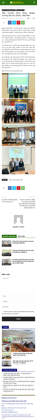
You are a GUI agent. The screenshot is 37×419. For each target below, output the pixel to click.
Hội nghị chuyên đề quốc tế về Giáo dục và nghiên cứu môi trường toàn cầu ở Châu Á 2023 (23, 261)
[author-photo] (18, 224)
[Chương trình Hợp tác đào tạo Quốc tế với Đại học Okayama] (6, 253)
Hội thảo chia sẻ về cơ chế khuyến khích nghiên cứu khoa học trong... (19, 382)
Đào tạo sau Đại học (6, 255)
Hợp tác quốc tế (30, 7)
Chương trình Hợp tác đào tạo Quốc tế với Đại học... (23, 354)
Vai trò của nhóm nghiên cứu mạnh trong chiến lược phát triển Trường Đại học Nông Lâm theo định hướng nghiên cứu (27, 204)
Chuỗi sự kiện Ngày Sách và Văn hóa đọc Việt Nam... (23, 346)
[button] (3, 2)
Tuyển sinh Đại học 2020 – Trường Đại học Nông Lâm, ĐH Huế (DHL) (17, 374)
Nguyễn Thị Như (8, 18)
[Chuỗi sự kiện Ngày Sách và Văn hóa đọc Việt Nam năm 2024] (6, 348)
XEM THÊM (21, 236)
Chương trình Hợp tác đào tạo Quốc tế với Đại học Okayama (23, 251)
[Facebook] (10, 23)
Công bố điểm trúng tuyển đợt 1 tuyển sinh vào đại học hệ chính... (19, 378)
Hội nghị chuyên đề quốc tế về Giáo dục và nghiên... (23, 362)
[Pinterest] (18, 23)
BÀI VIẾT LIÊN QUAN (9, 236)
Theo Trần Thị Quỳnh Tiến (15, 180)
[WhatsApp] (23, 23)
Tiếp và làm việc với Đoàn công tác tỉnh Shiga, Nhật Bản (23, 242)
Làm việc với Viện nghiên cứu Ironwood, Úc (9, 201)
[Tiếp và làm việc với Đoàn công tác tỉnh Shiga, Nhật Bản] (6, 243)
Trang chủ (4, 7)
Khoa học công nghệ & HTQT (16, 7)
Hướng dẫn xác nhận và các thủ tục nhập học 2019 (18, 386)
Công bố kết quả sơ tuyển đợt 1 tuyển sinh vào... (23, 339)
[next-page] (6, 269)
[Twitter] (14, 23)
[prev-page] (3, 269)
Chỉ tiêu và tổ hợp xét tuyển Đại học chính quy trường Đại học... (18, 390)
